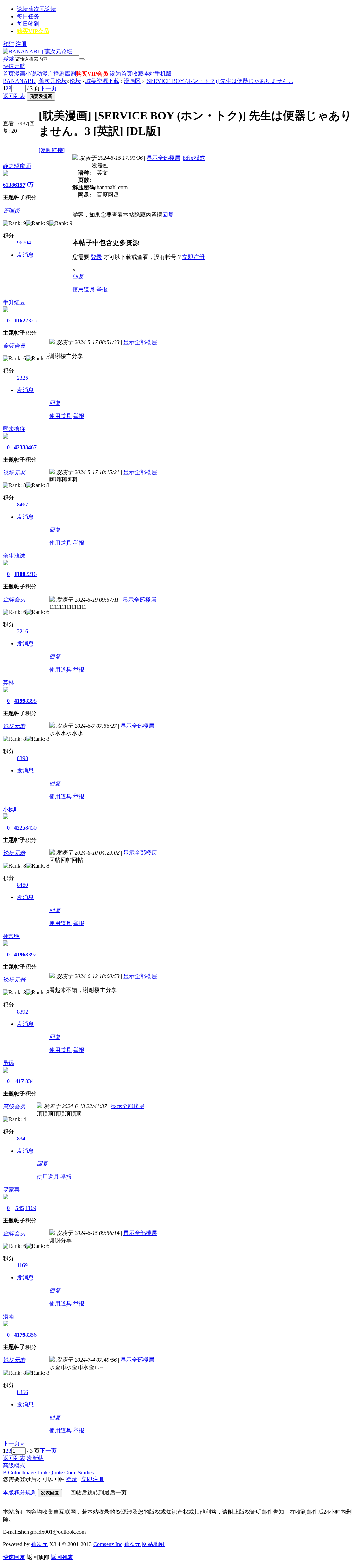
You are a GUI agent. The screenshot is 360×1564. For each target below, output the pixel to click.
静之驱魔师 (17, 166)
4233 (19, 447)
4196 (19, 954)
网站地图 (153, 1544)
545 (19, 1208)
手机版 (163, 74)
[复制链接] (52, 150)
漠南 (8, 1317)
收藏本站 (143, 74)
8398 (31, 701)
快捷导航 (14, 66)
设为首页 (121, 74)
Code (70, 1472)
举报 (102, 289)
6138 (8, 185)
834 (29, 1081)
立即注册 (193, 257)
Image (29, 1472)
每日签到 (28, 24)
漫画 (19, 74)
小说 (31, 74)
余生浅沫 (14, 556)
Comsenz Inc (107, 1544)
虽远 (8, 1063)
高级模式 (14, 1465)
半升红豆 (14, 302)
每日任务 (28, 16)
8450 (31, 828)
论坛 (36, 9)
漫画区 (132, 81)
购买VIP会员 (33, 31)
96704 (24, 243)
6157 (19, 185)
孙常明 (11, 936)
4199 (19, 701)
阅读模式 (194, 158)
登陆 (8, 44)
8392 (31, 954)
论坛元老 (14, 473)
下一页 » (13, 1443)
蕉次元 (39, 1544)
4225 (19, 828)
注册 (21, 44)
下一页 (48, 88)
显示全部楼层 (163, 158)
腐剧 (70, 74)
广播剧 (56, 74)
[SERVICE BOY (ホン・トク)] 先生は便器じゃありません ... (219, 81)
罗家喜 (11, 1190)
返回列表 (14, 96)
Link (42, 1472)
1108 (19, 574)
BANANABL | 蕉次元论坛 (35, 81)
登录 (96, 257)
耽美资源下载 (102, 81)
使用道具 (83, 289)
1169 (30, 1208)
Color (14, 1472)
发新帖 (35, 1458)
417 (19, 1081)
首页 (8, 74)
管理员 (11, 211)
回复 (168, 215)
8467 (31, 447)
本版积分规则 (20, 1493)
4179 (19, 1335)
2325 (31, 320)
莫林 (8, 683)
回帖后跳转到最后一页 (98, 1493)
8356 (31, 1335)
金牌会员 (14, 346)
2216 (31, 574)
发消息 (25, 255)
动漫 (42, 74)
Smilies (86, 1472)
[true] (82, 59)
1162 (19, 320)
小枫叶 (11, 809)
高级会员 (14, 1107)
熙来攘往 (14, 429)
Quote (56, 1472)
